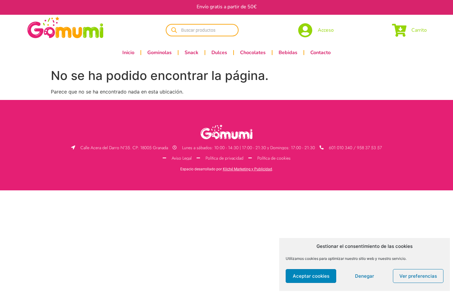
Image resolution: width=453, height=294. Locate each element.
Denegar (364, 276)
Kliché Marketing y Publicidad (247, 169)
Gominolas (159, 52)
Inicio (128, 52)
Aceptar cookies (311, 276)
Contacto (320, 52)
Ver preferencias (418, 276)
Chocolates (253, 52)
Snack (191, 52)
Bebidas (288, 52)
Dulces (219, 52)
